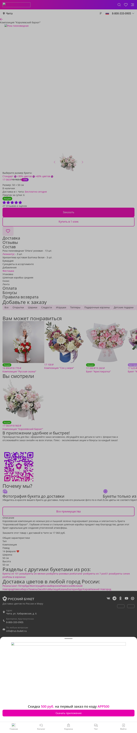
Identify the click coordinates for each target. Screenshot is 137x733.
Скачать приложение (69, 713)
